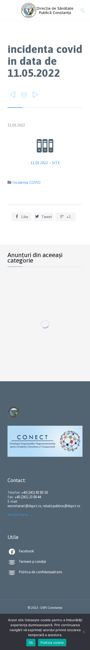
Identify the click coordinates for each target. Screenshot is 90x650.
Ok (31, 643)
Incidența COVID (26, 182)
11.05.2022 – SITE (45, 163)
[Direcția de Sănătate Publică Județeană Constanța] (50, 10)
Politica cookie (52, 643)
